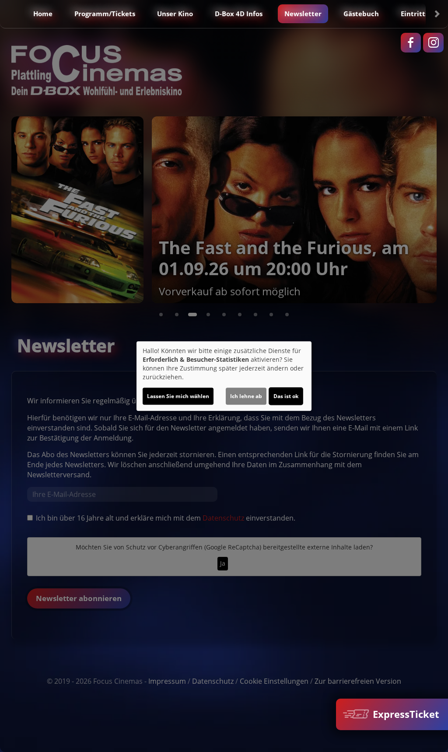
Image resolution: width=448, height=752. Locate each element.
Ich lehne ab (246, 396)
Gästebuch (361, 13)
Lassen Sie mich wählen (178, 396)
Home (42, 13)
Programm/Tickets (104, 13)
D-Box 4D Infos (238, 13)
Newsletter (303, 13)
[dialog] (224, 376)
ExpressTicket (404, 714)
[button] (11, 14)
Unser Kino (175, 13)
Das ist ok (285, 396)
